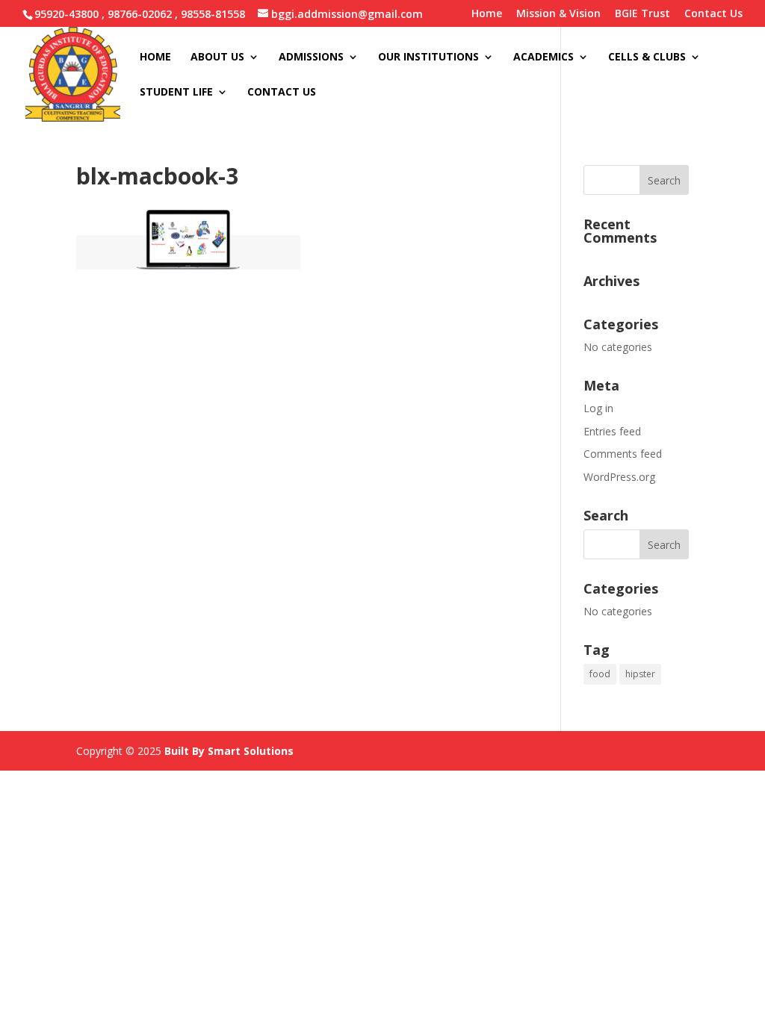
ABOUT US (217, 57)
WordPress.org (619, 477)
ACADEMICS (543, 57)
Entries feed (612, 431)
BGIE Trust (642, 14)
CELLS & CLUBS (647, 57)
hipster (640, 674)
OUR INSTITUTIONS (428, 57)
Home (486, 14)
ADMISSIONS (311, 57)
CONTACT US (281, 93)
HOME (155, 57)
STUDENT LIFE (176, 93)
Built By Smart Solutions (229, 751)
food (599, 674)
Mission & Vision (558, 14)
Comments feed (622, 454)
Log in (598, 408)
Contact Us (713, 14)
